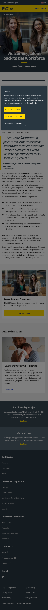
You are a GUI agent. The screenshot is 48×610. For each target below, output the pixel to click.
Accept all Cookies (12, 110)
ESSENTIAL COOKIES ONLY (14, 116)
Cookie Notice (32, 103)
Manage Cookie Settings (14, 123)
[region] (24, 108)
